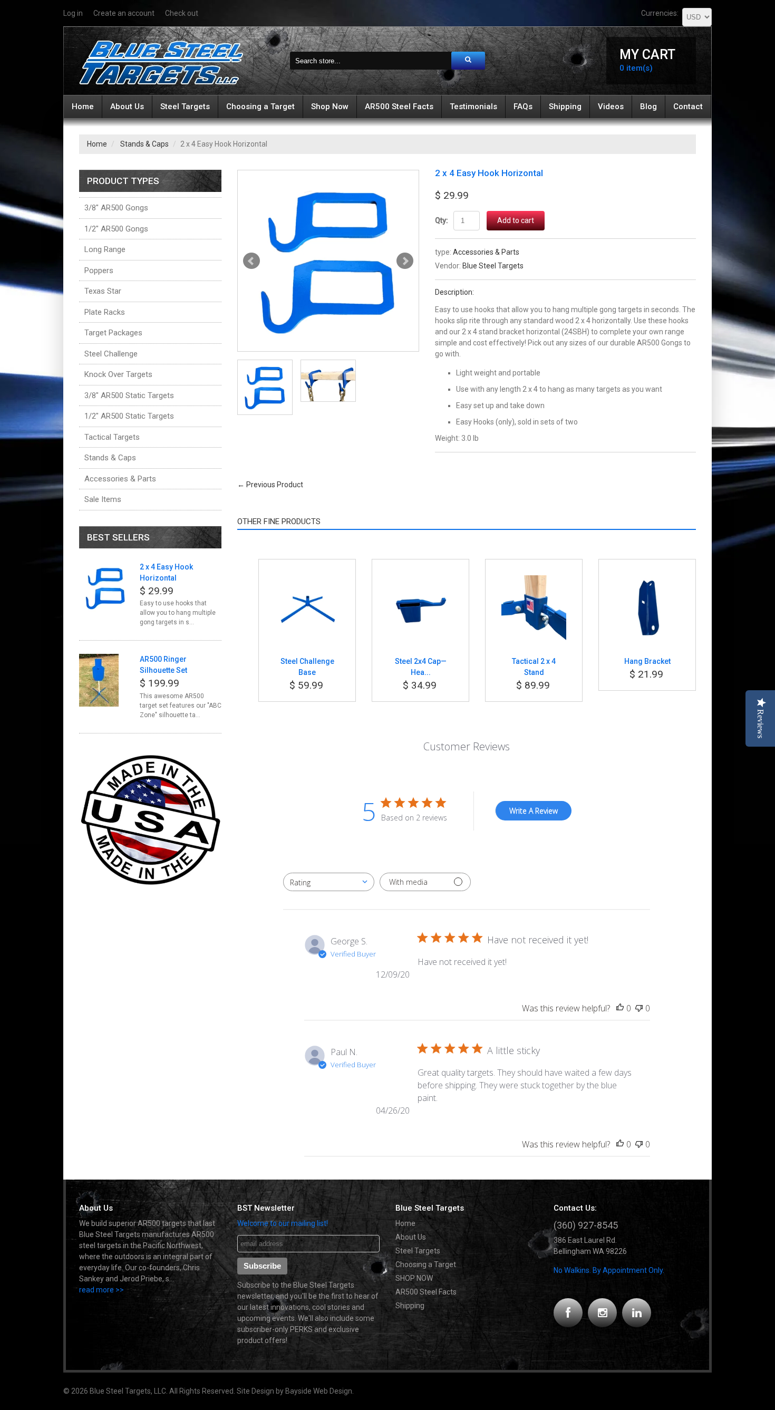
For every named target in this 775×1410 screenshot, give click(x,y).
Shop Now (329, 106)
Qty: (441, 220)
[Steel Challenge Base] (307, 580)
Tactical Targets (112, 437)
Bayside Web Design (318, 1391)
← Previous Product (270, 484)
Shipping (565, 106)
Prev (251, 261)
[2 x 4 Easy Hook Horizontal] (328, 260)
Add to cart (515, 220)
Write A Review (533, 811)
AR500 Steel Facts (399, 106)
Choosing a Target (260, 106)
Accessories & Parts (486, 252)
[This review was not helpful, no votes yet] (639, 1008)
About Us (127, 106)
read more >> (101, 1290)
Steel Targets (185, 106)
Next (404, 261)
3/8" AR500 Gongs (116, 208)
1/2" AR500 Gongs (116, 229)
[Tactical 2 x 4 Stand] (533, 580)
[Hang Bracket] (647, 580)
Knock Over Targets (118, 374)
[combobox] (328, 882)
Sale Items (102, 499)
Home (83, 106)
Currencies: (660, 13)
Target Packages (113, 332)
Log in (73, 13)
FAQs (523, 106)
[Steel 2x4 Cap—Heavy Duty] (420, 580)
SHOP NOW (414, 1278)
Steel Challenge (111, 354)
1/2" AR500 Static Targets (129, 416)
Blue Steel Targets (493, 266)
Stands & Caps (144, 144)
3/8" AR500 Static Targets (129, 395)
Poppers (98, 270)
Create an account (123, 13)
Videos (611, 106)
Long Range (104, 249)
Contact (688, 106)
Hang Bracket (647, 661)
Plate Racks (104, 312)
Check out (181, 13)
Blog (648, 106)
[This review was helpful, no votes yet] (620, 1008)
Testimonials (473, 106)
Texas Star (102, 291)
